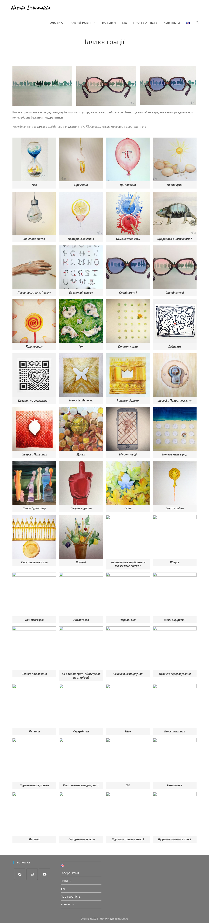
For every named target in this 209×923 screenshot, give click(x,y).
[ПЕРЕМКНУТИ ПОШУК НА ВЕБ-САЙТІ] (197, 22)
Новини (66, 881)
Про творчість (71, 896)
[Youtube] (44, 874)
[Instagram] (32, 874)
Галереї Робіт (70, 873)
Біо (63, 888)
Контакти (67, 904)
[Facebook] (19, 874)
